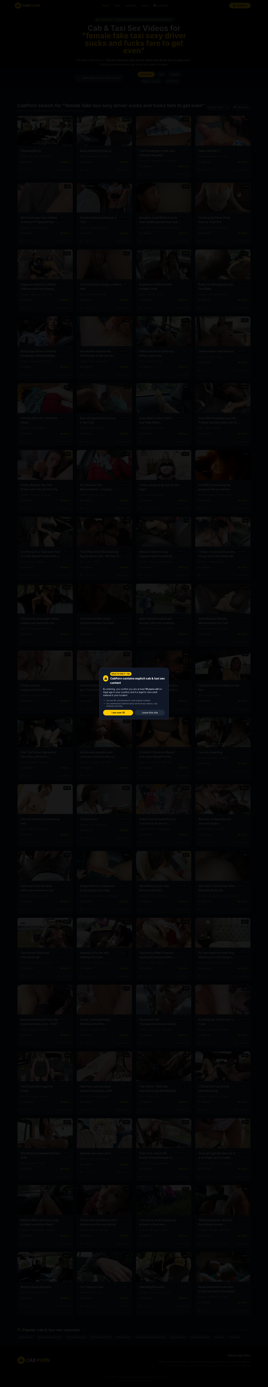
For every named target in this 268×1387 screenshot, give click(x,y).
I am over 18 (118, 712)
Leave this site (150, 712)
